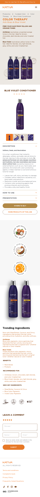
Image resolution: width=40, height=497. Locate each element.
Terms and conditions (11, 470)
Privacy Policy (8, 477)
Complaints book (9, 474)
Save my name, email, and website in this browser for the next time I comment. (19, 440)
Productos (6, 14)
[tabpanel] (20, 166)
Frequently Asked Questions (13, 481)
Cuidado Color (20, 14)
